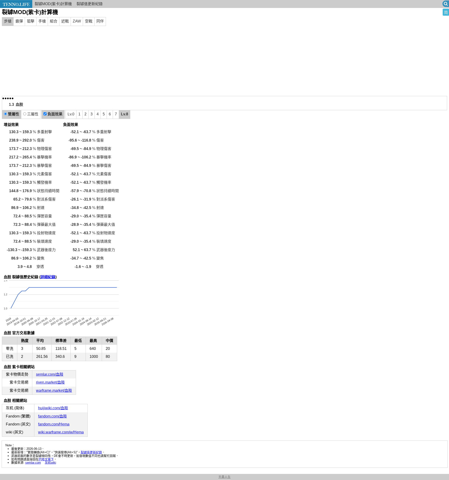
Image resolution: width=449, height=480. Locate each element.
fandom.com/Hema (53, 424)
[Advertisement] (224, 61)
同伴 (100, 21)
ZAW (77, 21)
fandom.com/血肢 (52, 416)
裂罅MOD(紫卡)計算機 (53, 4)
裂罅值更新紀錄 (89, 4)
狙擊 (30, 21)
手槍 (42, 21)
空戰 (88, 21)
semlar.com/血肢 (49, 374)
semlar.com (33, 462)
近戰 (65, 21)
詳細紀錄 (47, 277)
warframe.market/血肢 (54, 390)
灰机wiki (50, 462)
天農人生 (224, 477)
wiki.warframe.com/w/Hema (61, 432)
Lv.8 (124, 114)
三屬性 (32, 114)
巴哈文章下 (46, 459)
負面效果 (54, 114)
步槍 (7, 21)
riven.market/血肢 (50, 382)
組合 (53, 21)
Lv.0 (71, 114)
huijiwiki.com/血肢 (53, 408)
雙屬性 (13, 114)
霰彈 (19, 21)
